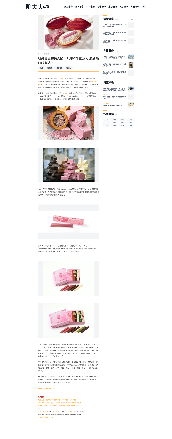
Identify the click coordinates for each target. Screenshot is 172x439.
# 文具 (114, 119)
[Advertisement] (68, 425)
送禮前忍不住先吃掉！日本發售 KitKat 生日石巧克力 (57, 400)
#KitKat (68, 68)
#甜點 (41, 68)
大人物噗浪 (44, 411)
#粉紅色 (49, 68)
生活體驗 (112, 6)
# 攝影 (107, 119)
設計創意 (79, 6)
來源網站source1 (44, 417)
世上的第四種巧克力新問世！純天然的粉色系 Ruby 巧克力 (59, 405)
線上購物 (68, 6)
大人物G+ (68, 411)
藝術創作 (101, 6)
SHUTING (55, 54)
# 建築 (130, 122)
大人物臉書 (57, 411)
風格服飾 (124, 6)
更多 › (132, 19)
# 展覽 (122, 119)
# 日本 (122, 125)
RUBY (61, 78)
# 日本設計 (107, 122)
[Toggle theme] (144, 6)
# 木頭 (114, 125)
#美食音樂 (59, 68)
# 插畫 (107, 125)
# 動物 (130, 119)
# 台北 (130, 125)
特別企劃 (90, 6)
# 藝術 (114, 122)
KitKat (65, 93)
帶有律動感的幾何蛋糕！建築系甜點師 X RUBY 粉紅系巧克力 (59, 402)
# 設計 (122, 122)
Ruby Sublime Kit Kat (46, 388)
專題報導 (135, 6)
